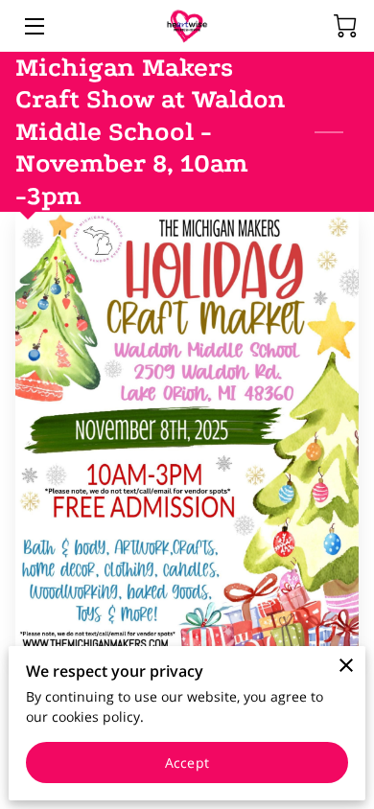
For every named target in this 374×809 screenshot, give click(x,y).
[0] (345, 25)
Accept (187, 762)
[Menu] (33, 26)
